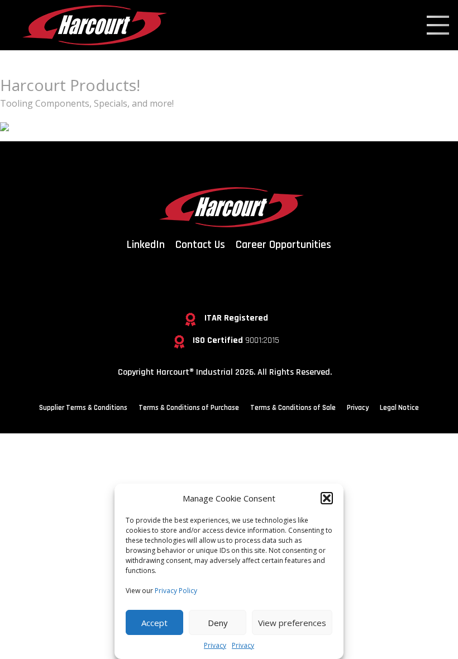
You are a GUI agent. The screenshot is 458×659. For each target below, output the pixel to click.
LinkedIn (146, 244)
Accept (154, 622)
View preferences (292, 622)
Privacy (215, 645)
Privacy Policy (176, 590)
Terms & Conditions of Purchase (189, 408)
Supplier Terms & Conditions (83, 408)
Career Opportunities (283, 244)
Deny (218, 622)
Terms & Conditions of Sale (293, 408)
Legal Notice (399, 408)
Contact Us (200, 244)
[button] (326, 498)
